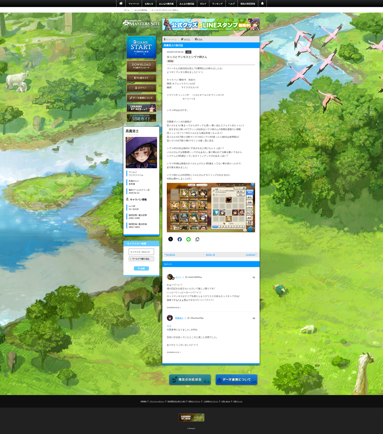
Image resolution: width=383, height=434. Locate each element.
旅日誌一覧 (210, 254)
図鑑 (200, 39)
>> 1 (169, 325)
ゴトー (178, 276)
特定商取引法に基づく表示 (177, 401)
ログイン (141, 88)
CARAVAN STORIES (191, 417)
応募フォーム (237, 401)
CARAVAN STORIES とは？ (141, 108)
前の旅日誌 (170, 254)
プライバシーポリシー (157, 401)
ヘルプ (231, 3)
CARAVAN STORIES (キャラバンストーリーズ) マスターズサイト (141, 24)
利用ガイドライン (194, 401)
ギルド (203, 3)
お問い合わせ (225, 401)
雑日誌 (170, 61)
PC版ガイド (141, 78)
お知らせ (149, 3)
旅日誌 (187, 39)
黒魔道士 (179, 317)
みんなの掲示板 (166, 3)
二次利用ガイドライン (210, 401)
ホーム (127, 10)
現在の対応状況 (248, 3)
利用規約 (144, 401)
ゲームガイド (141, 118)
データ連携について (141, 98)
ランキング (217, 3)
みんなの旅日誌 (187, 3)
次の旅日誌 (250, 254)
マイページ (134, 3)
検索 (143, 268)
